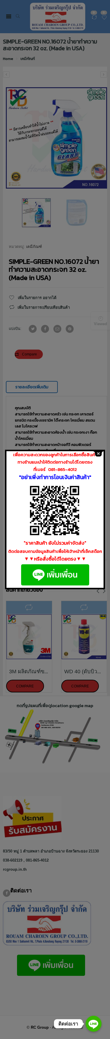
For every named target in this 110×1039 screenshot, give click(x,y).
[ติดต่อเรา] (93, 1024)
